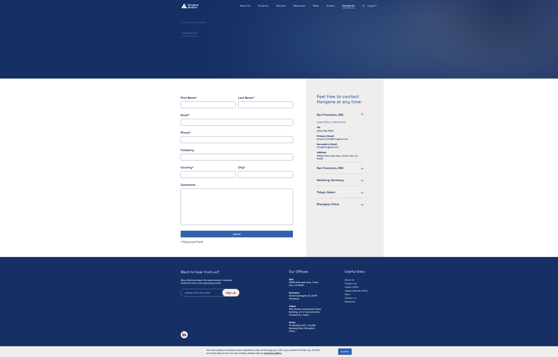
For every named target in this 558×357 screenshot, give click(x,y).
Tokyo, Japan (326, 192)
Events (330, 6)
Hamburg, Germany (330, 180)
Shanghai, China (328, 204)
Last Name (246, 97)
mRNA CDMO (352, 287)
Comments (188, 185)
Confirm (345, 351)
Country (187, 167)
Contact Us (348, 6)
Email (185, 115)
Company (187, 150)
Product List (351, 283)
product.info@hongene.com (332, 138)
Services (281, 6)
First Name (189, 97)
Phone (186, 132)
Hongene (186, 22)
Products (263, 6)
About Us (245, 6)
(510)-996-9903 (325, 130)
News (316, 6)
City (241, 167)
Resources (299, 6)
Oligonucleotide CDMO (356, 290)
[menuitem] (241, 6)
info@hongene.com (328, 147)
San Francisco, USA (330, 115)
